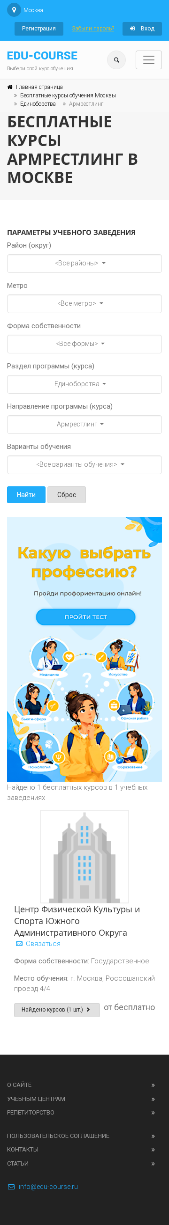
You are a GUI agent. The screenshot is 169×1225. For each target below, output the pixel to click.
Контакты (22, 1149)
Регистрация (39, 28)
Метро (17, 285)
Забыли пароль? (93, 28)
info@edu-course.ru (48, 1186)
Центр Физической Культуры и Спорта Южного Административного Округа (77, 920)
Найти (26, 495)
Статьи (18, 1163)
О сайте (19, 1084)
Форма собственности (44, 326)
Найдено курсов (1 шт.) (53, 1009)
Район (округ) (29, 245)
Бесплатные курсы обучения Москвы (68, 95)
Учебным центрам (36, 1098)
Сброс (66, 495)
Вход (146, 28)
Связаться (42, 943)
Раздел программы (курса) (50, 366)
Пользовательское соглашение (58, 1135)
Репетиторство (30, 1112)
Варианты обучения (39, 446)
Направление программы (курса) (60, 406)
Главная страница (39, 87)
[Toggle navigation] (149, 60)
